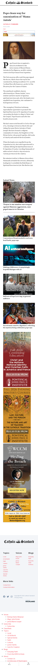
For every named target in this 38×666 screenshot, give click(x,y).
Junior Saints (5, 566)
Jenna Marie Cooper (18, 562)
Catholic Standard (10, 24)
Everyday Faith (31, 557)
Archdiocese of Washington (17, 661)
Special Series (5, 575)
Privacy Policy (18, 597)
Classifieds (7, 628)
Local (4, 556)
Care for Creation (5, 570)
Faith (4, 29)
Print (5, 31)
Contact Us (11, 659)
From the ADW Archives (30, 562)
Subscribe (11, 626)
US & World (6, 559)
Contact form (7, 585)
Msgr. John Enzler (19, 557)
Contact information (8, 587)
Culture (5, 563)
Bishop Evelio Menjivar (15, 617)
